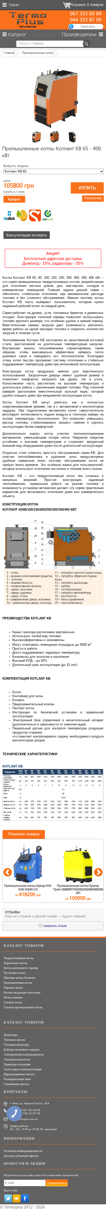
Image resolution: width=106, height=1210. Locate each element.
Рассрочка (93, 198)
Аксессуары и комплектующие (23, 1069)
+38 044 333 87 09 (29, 1113)
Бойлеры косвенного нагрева (21, 1049)
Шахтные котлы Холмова (19, 978)
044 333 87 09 (85, 20)
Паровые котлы (13, 987)
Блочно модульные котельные (22, 992)
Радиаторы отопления (17, 1064)
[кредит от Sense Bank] (35, 215)
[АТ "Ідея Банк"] (9, 215)
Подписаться (57, 1183)
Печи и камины (13, 997)
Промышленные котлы (18, 982)
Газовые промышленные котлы (23, 1007)
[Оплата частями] (22, 215)
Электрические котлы (17, 1059)
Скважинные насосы (16, 1084)
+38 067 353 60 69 (29, 1110)
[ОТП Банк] (48, 215)
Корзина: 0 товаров (87, 5)
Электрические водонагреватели (24, 1054)
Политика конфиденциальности (23, 1151)
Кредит (14, 199)
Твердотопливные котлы (19, 958)
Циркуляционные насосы (19, 1074)
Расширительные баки (17, 1079)
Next (98, 873)
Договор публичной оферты (21, 1156)
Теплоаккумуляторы (16, 1044)
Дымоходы (11, 1035)
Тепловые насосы (14, 1040)
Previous (8, 873)
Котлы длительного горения (21, 968)
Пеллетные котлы (14, 973)
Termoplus (13, 1207)
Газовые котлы (13, 1002)
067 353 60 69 (85, 14)
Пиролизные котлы (15, 963)
